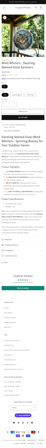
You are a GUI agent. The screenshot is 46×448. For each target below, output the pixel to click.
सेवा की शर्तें (16, 443)
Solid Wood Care (10, 360)
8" (4, 86)
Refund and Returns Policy (13, 369)
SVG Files (7, 327)
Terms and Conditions (11, 340)
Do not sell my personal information (17, 350)
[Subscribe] (33, 407)
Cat (5, 95)
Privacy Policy (9, 345)
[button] (4, 7)
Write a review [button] (23, 288)
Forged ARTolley (10, 440)
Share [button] (6, 262)
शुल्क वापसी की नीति (31, 440)
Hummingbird (17, 95)
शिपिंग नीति (23, 443)
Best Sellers (8, 313)
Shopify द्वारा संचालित (20, 440)
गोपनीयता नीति (41, 440)
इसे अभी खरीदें (23, 118)
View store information (12, 130)
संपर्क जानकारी (31, 443)
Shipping (4, 75)
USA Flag (30, 95)
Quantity (4, 99)
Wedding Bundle (10, 322)
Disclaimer (8, 355)
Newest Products (10, 318)
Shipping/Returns (10, 365)
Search (6, 308)
